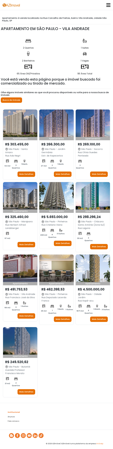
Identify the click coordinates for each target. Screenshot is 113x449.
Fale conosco (13, 421)
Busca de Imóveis (11, 100)
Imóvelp (99, 443)
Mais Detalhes (26, 174)
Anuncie (11, 417)
